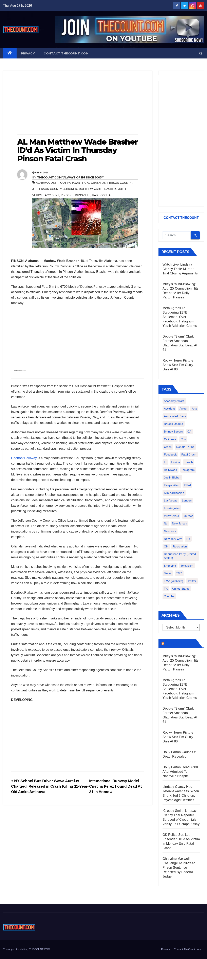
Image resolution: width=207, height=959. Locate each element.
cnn (183, 439)
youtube (169, 596)
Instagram (188, 469)
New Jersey (179, 523)
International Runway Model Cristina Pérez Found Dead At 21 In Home (115, 786)
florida (175, 462)
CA (189, 431)
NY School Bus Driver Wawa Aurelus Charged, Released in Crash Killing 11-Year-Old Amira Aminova (50, 786)
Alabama (42, 182)
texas (167, 573)
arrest (183, 408)
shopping (170, 565)
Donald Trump (185, 446)
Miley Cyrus (171, 515)
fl (165, 462)
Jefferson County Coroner (54, 189)
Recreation (180, 546)
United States (180, 588)
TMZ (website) (173, 581)
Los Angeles (172, 508)
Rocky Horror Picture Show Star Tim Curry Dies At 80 (178, 365)
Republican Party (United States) (180, 556)
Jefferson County (117, 182)
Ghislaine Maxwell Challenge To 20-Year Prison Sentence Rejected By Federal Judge (179, 867)
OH (166, 546)
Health (189, 462)
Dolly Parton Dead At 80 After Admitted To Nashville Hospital (180, 771)
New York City (173, 538)
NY (188, 538)
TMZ (179, 573)
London (187, 500)
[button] (200, 53)
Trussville (81, 195)
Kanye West (171, 485)
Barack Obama (173, 423)
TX (166, 588)
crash (168, 446)
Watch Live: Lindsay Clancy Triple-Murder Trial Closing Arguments (180, 269)
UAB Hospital (102, 195)
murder (188, 515)
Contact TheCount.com (66, 53)
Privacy (28, 53)
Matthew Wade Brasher (97, 189)
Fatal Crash (91, 182)
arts (194, 408)
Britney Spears (173, 431)
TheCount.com (180, 643)
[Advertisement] (77, 103)
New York (170, 531)
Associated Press (175, 416)
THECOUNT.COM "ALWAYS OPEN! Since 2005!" (70, 177)
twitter (192, 581)
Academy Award (174, 400)
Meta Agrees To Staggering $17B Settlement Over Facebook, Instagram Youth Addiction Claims (180, 316)
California (170, 439)
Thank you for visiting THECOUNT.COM (26, 949)
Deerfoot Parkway (65, 182)
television (187, 565)
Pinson (66, 195)
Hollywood (170, 469)
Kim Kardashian (174, 492)
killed (187, 485)
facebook (170, 454)
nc (165, 523)
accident (169, 408)
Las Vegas (170, 500)
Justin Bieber (172, 477)
